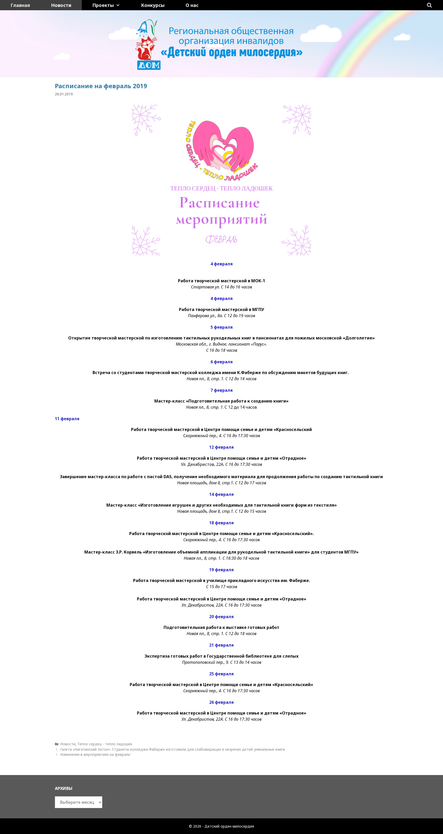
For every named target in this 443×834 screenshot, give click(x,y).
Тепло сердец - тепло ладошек (104, 743)
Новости (61, 5)
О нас (192, 5)
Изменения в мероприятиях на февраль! (95, 754)
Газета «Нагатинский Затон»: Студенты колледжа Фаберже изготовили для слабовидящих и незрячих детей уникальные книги (172, 749)
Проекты (103, 5)
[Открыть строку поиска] (429, 5)
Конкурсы (153, 5)
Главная (20, 5)
